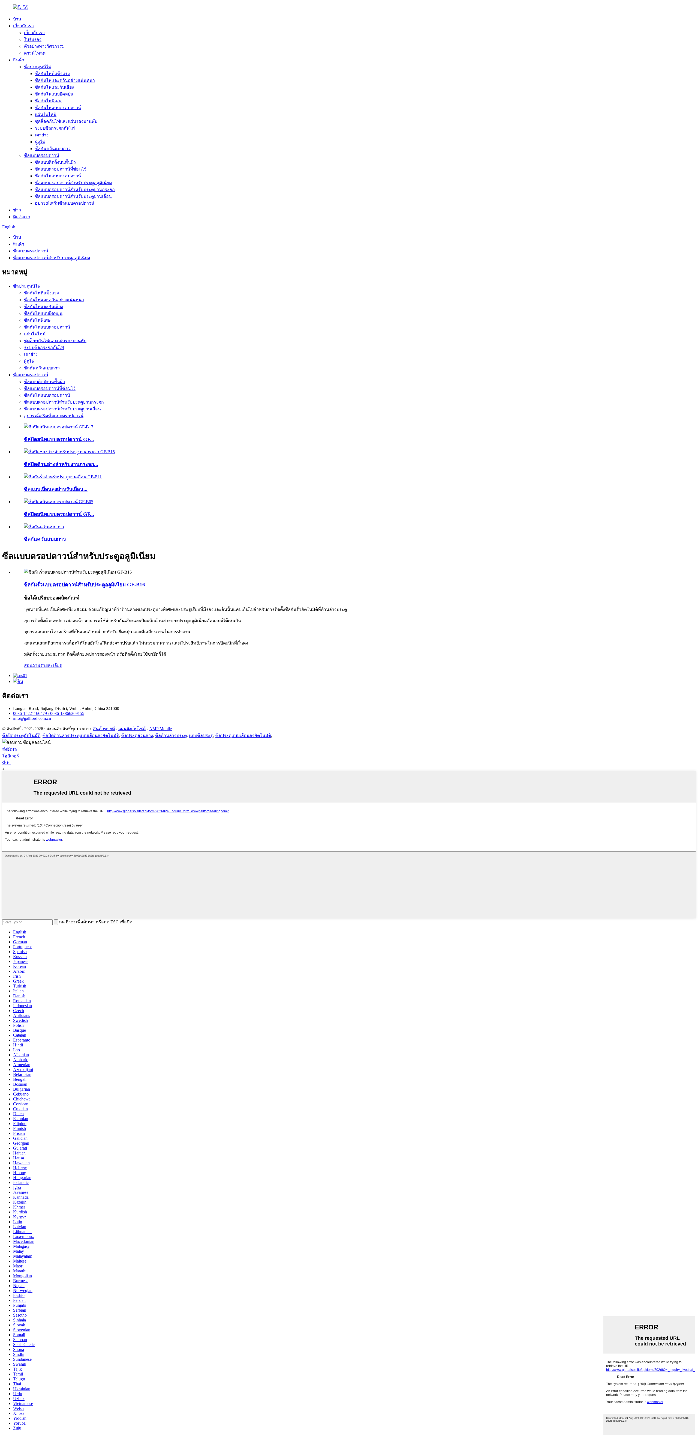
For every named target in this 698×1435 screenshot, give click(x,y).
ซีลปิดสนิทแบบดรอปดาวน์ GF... (59, 439)
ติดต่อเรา (21, 216)
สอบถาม (32, 665)
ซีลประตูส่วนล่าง (137, 735)
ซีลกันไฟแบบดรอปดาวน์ (58, 107)
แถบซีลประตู (201, 735)
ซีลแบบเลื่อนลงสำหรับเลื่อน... (56, 489)
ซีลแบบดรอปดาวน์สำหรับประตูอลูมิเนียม (73, 182)
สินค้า (18, 60)
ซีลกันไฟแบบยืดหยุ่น (54, 94)
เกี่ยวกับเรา (23, 25)
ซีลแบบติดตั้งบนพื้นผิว (55, 162)
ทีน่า (6, 762)
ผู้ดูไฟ (40, 141)
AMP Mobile (160, 728)
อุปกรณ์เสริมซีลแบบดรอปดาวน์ (64, 203)
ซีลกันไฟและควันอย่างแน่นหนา (65, 80)
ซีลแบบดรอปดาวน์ (41, 155)
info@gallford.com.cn (32, 718)
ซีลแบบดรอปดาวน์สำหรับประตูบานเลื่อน (73, 196)
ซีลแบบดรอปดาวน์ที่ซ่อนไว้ (60, 169)
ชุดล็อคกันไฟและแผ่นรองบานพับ (66, 121)
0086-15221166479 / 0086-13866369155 (48, 713)
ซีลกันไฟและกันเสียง (54, 87)
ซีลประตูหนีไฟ (37, 66)
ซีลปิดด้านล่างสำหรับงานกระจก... (61, 464)
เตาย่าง (42, 135)
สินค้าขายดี (104, 728)
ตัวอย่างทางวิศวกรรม (44, 46)
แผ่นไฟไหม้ (45, 114)
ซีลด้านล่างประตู (171, 735)
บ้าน (17, 19)
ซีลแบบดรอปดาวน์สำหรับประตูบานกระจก (75, 189)
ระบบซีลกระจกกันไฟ (55, 128)
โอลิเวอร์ (10, 756)
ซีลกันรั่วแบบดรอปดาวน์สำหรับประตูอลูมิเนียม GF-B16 (84, 584)
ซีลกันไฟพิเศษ (48, 101)
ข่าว (17, 210)
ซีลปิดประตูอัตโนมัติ (21, 735)
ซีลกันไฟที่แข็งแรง (52, 73)
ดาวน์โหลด (35, 53)
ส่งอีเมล (9, 749)
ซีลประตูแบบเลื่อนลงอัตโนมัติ (243, 735)
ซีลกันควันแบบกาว (53, 148)
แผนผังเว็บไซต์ (132, 728)
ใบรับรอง (32, 39)
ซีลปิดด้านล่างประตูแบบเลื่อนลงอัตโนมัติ (81, 735)
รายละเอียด (51, 665)
